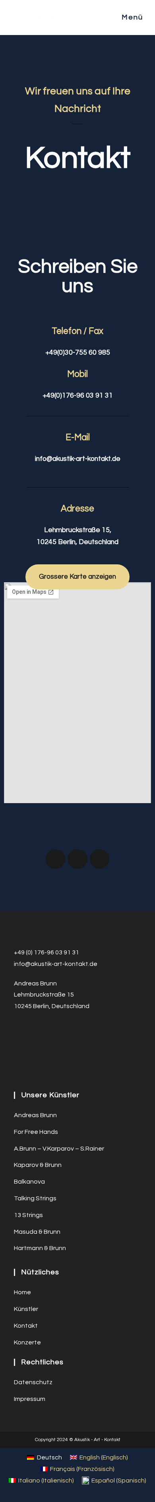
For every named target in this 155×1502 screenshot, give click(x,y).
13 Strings (28, 1215)
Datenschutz (33, 1382)
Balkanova (29, 1181)
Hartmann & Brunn (40, 1248)
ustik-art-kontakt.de (67, 964)
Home (22, 1292)
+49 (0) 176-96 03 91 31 (46, 952)
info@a (24, 964)
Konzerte (27, 1342)
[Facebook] (55, 859)
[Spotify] (77, 859)
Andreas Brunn (35, 1115)
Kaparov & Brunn (38, 1165)
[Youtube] (99, 859)
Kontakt (26, 1326)
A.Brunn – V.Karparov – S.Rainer (59, 1148)
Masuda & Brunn (37, 1232)
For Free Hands (36, 1132)
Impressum (29, 1399)
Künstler (26, 1309)
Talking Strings (35, 1198)
